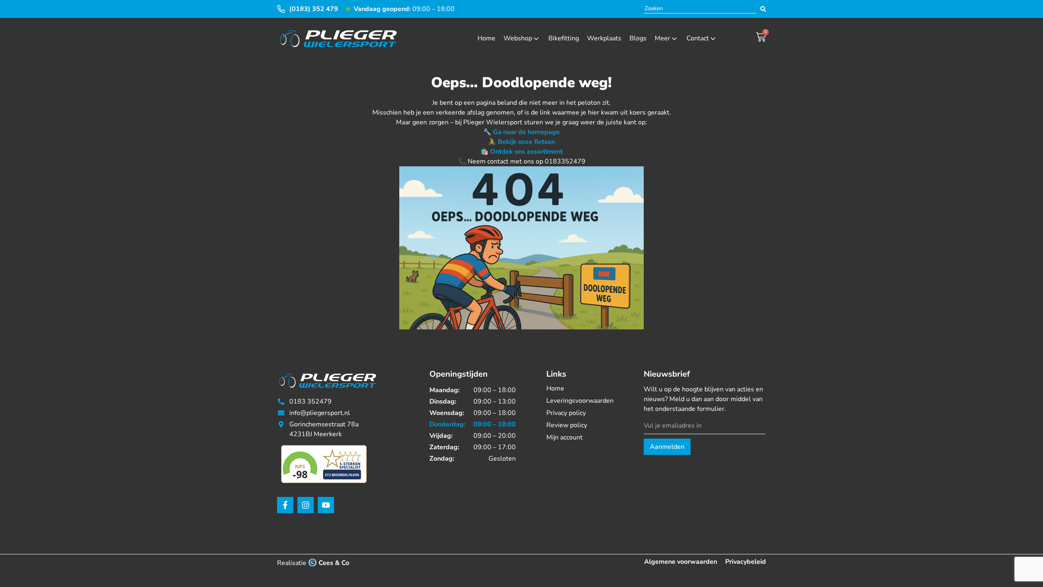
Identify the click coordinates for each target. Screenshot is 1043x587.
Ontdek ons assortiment (526, 151)
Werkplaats (604, 38)
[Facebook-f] (285, 505)
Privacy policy (566, 413)
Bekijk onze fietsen (526, 141)
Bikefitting (563, 38)
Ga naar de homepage (526, 132)
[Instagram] (305, 505)
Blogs (638, 38)
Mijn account (564, 437)
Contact (698, 38)
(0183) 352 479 (313, 8)
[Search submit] (763, 9)
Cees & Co (334, 562)
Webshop (518, 38)
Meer (662, 38)
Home (486, 38)
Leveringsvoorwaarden (580, 401)
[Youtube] (326, 505)
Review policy (566, 425)
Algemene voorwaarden (680, 561)
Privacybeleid (745, 561)
